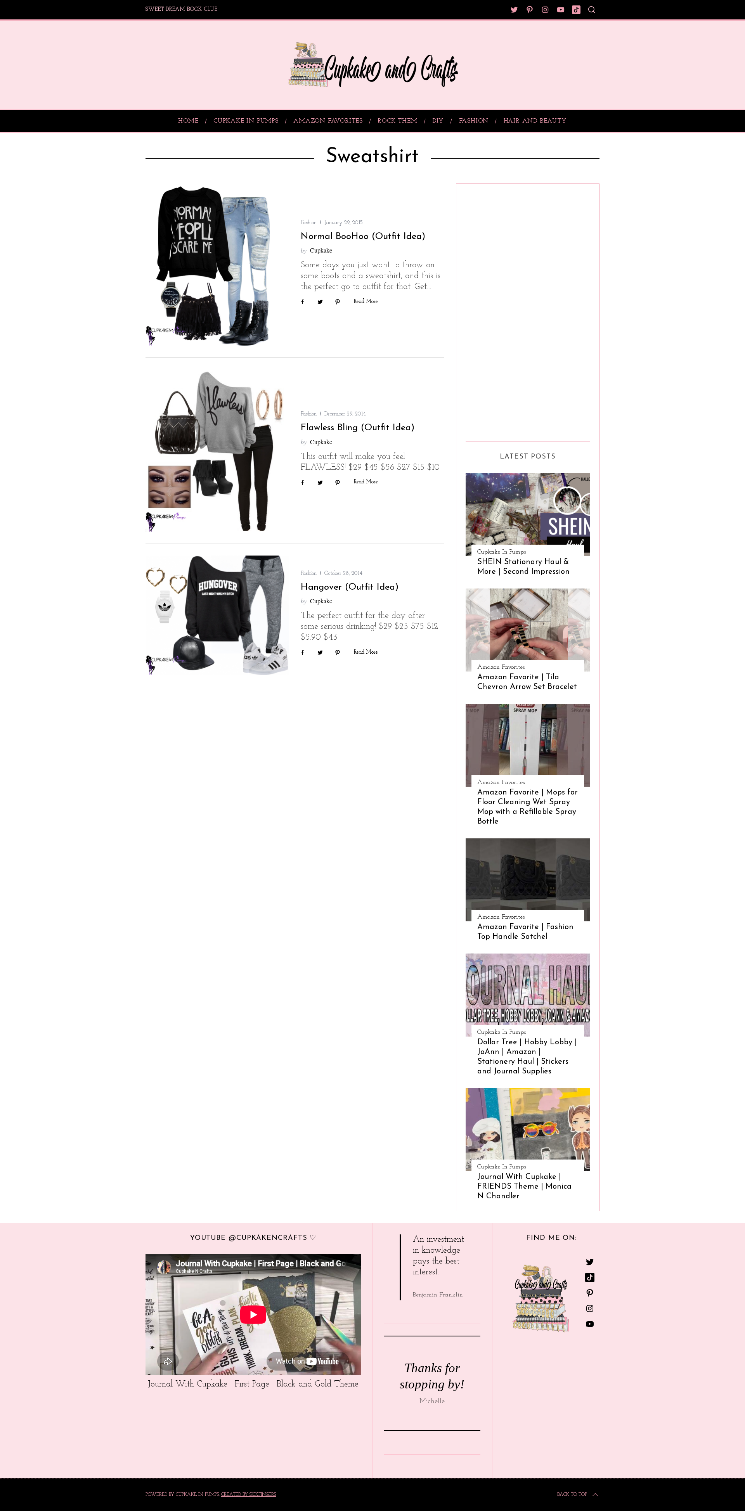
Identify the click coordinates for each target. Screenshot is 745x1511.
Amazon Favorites (501, 667)
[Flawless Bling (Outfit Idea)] (217, 450)
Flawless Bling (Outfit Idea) (357, 428)
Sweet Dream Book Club (182, 9)
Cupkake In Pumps (501, 552)
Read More (366, 302)
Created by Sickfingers (248, 1494)
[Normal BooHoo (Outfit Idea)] (217, 264)
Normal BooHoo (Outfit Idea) (363, 236)
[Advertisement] (497, 309)
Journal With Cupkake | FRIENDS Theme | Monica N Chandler (524, 1186)
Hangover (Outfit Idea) (349, 587)
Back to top (572, 1494)
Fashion (309, 223)
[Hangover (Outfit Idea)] (217, 615)
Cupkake (321, 250)
